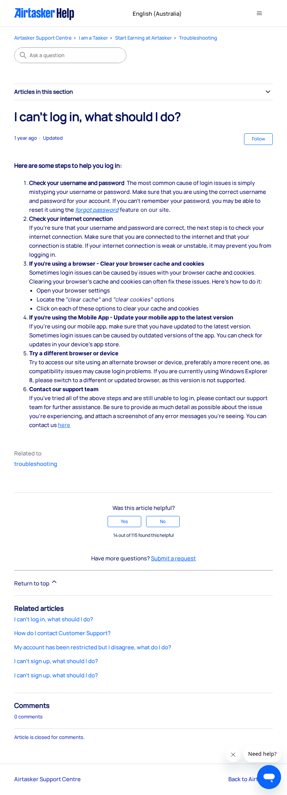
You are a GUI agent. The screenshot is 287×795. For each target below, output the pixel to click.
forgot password (96, 210)
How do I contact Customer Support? (62, 633)
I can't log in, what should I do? (53, 619)
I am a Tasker (93, 37)
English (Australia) (158, 13)
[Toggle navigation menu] (259, 13)
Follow (258, 139)
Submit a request (173, 558)
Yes (124, 521)
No (163, 521)
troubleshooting (35, 464)
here (64, 425)
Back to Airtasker (250, 779)
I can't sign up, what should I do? (56, 661)
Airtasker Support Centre (43, 37)
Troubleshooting (198, 37)
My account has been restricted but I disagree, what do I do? (92, 647)
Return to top (32, 583)
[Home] (44, 13)
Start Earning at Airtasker (143, 37)
